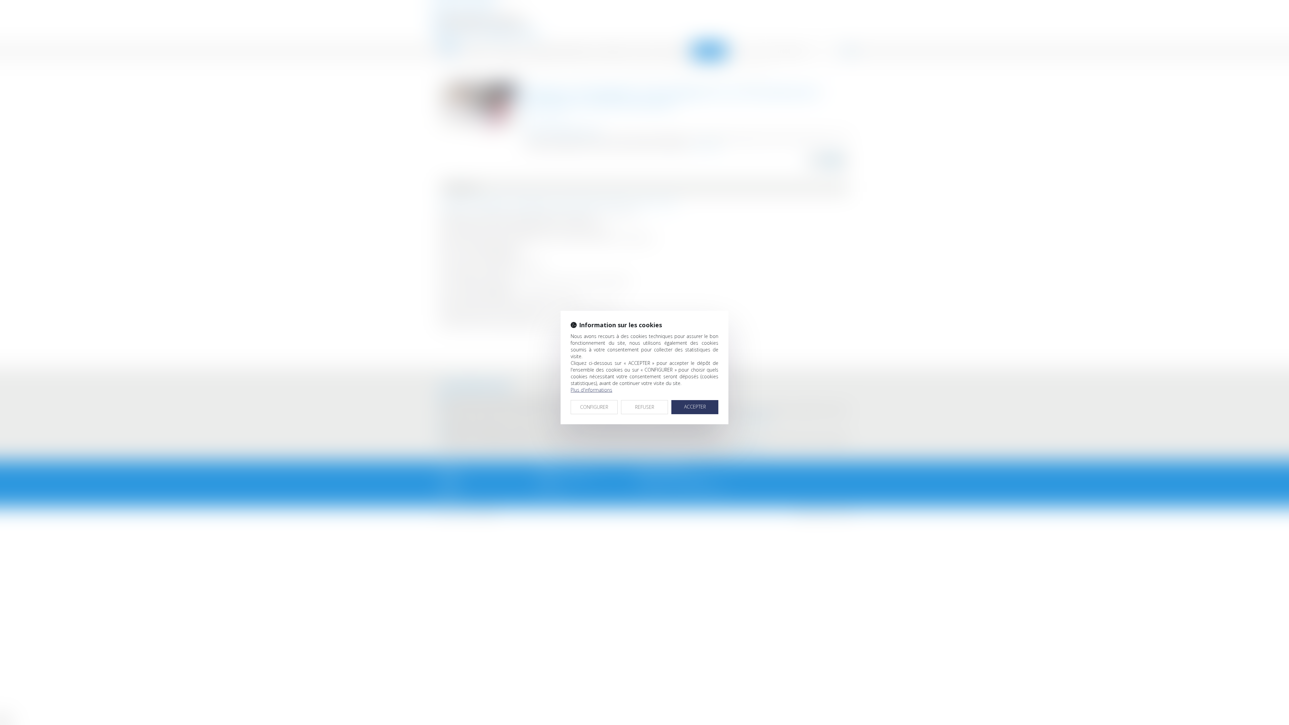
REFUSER (644, 407)
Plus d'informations (591, 390)
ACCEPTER (695, 406)
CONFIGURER (594, 407)
